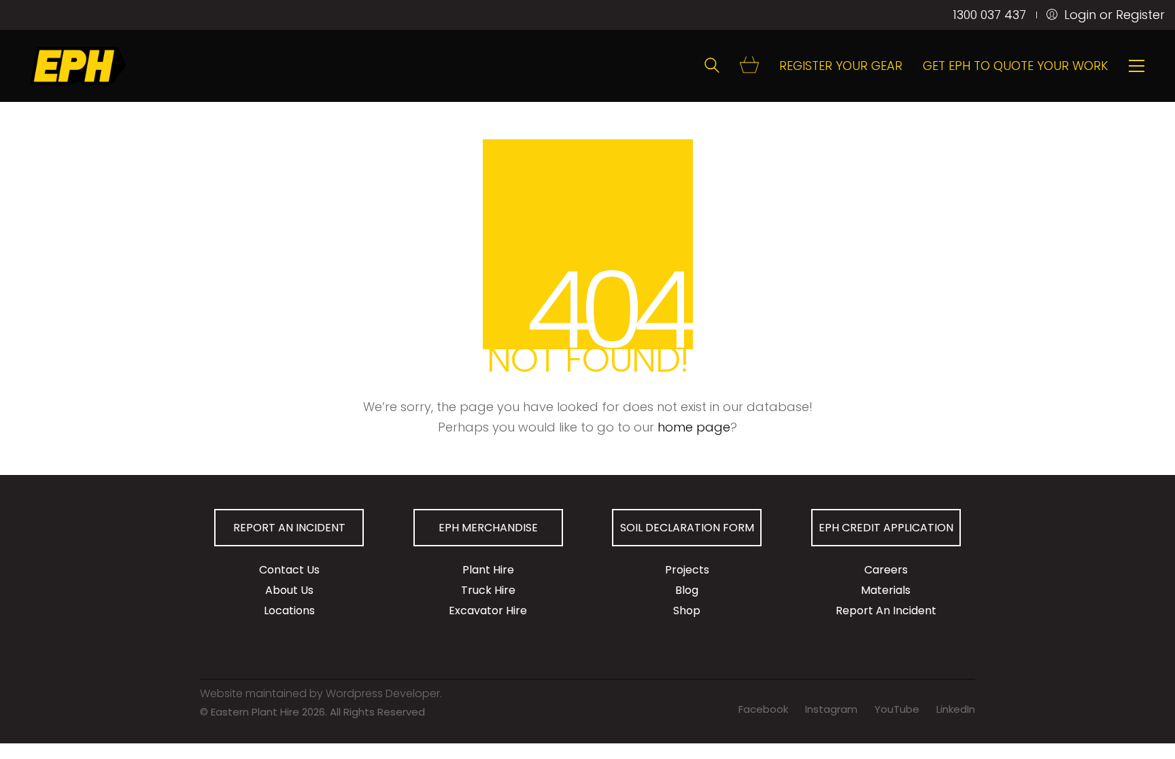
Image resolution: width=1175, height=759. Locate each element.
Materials (885, 590)
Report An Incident (886, 610)
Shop (686, 610)
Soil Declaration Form (687, 527)
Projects (687, 570)
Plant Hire (488, 570)
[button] (1136, 65)
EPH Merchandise (488, 527)
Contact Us (289, 570)
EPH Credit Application (886, 527)
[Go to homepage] (78, 65)
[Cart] (749, 66)
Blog (686, 590)
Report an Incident (289, 527)
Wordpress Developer (383, 693)
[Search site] (711, 67)
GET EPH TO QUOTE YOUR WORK (1015, 66)
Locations (289, 610)
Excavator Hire (488, 610)
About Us (289, 590)
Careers (886, 570)
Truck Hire (488, 590)
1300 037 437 (989, 15)
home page (694, 427)
